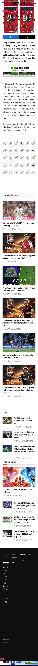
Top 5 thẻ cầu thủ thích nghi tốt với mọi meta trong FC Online (24, 434)
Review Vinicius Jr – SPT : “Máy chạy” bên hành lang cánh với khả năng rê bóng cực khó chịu (18, 390)
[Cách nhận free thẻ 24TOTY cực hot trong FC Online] (19, 477)
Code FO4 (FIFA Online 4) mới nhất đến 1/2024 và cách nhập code (24, 534)
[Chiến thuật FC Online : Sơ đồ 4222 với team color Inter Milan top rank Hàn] (19, 275)
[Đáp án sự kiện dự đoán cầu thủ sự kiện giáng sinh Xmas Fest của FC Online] (7, 519)
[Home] (19, 3)
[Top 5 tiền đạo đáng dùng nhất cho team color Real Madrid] (7, 420)
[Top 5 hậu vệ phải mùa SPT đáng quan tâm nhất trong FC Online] (19, 210)
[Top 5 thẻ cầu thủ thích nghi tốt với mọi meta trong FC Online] (7, 434)
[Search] (35, 3)
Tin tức (5, 11)
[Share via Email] (27, 37)
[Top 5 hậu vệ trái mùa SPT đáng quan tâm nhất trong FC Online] (19, 342)
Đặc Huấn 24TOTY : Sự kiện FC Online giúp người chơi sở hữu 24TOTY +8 (24, 505)
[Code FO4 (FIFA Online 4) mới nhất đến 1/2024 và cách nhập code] (7, 533)
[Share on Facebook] (11, 37)
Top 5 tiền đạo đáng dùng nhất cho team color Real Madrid (23, 420)
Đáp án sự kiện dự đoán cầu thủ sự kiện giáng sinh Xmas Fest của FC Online (24, 519)
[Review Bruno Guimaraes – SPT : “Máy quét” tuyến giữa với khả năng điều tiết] (19, 243)
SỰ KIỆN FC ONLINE (7, 485)
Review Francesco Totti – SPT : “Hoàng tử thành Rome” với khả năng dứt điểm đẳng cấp (18, 322)
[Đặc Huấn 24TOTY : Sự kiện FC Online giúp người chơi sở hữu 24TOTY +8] (7, 504)
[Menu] (3, 3)
